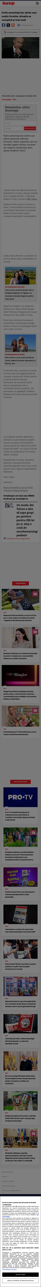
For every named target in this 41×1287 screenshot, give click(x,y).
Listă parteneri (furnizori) (9, 1269)
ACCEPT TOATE (20, 1274)
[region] (20, 1241)
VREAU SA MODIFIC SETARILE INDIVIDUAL (20, 1280)
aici (28, 1233)
